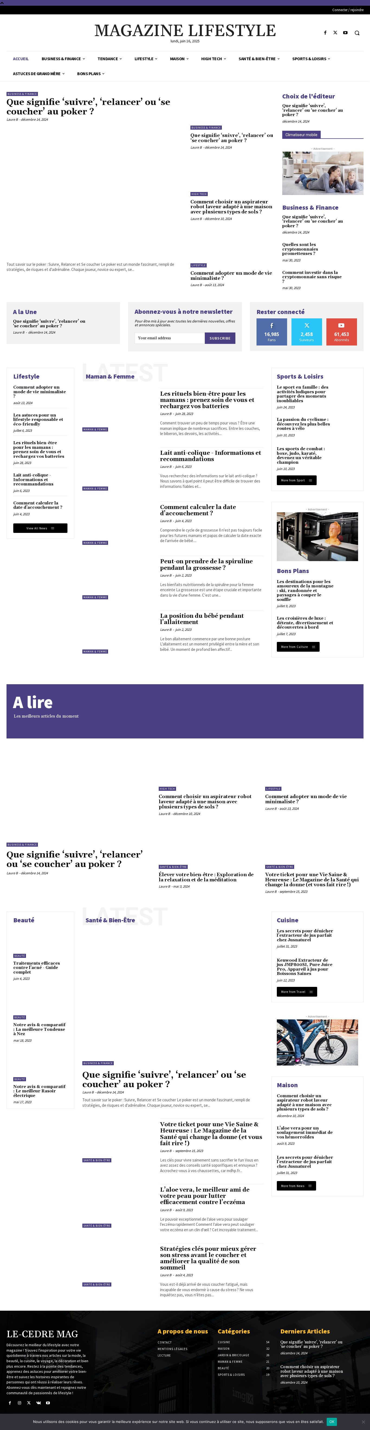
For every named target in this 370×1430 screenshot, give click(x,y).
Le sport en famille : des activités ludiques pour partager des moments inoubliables (302, 394)
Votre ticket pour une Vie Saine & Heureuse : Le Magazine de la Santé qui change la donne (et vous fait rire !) (312, 880)
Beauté (19, 956)
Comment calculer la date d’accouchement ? (37, 505)
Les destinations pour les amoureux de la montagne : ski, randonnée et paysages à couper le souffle (305, 590)
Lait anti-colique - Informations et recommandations (33, 480)
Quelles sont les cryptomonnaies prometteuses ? (300, 249)
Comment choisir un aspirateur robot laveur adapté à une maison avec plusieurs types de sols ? (231, 207)
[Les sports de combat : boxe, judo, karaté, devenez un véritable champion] (347, 456)
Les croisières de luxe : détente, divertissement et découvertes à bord (305, 623)
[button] (356, 32)
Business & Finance (22, 94)
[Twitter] (335, 33)
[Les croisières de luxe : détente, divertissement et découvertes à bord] (347, 625)
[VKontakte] (38, 1403)
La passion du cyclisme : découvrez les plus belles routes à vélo (303, 424)
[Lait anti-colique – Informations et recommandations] (118, 469)
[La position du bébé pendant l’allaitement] (118, 632)
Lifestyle (199, 265)
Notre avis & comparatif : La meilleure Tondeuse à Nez (39, 1029)
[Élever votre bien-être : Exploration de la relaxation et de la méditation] (208, 847)
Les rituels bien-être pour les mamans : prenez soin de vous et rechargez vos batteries (38, 449)
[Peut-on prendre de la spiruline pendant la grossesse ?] (118, 577)
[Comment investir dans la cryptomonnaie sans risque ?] (355, 278)
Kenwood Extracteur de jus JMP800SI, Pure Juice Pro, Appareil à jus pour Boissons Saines (304, 967)
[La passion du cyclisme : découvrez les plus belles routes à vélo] (347, 427)
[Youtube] (345, 33)
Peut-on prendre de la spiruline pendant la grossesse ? (206, 564)
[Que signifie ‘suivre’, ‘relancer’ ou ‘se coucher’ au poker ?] (94, 190)
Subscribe (220, 338)
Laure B (12, 119)
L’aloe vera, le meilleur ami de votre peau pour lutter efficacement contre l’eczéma (204, 1196)
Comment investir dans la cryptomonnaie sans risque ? (312, 277)
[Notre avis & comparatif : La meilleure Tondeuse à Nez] (40, 1004)
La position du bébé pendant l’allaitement (202, 619)
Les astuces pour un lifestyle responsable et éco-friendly (38, 420)
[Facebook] (325, 33)
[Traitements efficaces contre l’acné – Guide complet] (40, 943)
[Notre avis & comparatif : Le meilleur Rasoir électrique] (40, 1066)
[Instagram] (19, 1403)
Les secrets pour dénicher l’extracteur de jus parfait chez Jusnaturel (305, 936)
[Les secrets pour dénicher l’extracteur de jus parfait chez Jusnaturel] (347, 938)
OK (332, 1421)
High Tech (199, 194)
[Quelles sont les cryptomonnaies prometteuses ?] (355, 250)
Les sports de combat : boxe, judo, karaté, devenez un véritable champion (301, 455)
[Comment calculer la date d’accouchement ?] (118, 523)
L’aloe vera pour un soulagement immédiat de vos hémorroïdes (305, 1133)
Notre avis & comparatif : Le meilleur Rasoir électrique (39, 1091)
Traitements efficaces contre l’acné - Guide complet (36, 968)
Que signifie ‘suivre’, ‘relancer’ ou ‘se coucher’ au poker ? (88, 107)
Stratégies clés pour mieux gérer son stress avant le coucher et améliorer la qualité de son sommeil (208, 1258)
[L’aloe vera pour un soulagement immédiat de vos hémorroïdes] (347, 1135)
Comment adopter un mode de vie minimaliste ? (231, 275)
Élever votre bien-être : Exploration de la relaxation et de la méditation (206, 877)
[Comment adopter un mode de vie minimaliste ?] (232, 248)
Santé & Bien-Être (173, 867)
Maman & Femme (95, 429)
